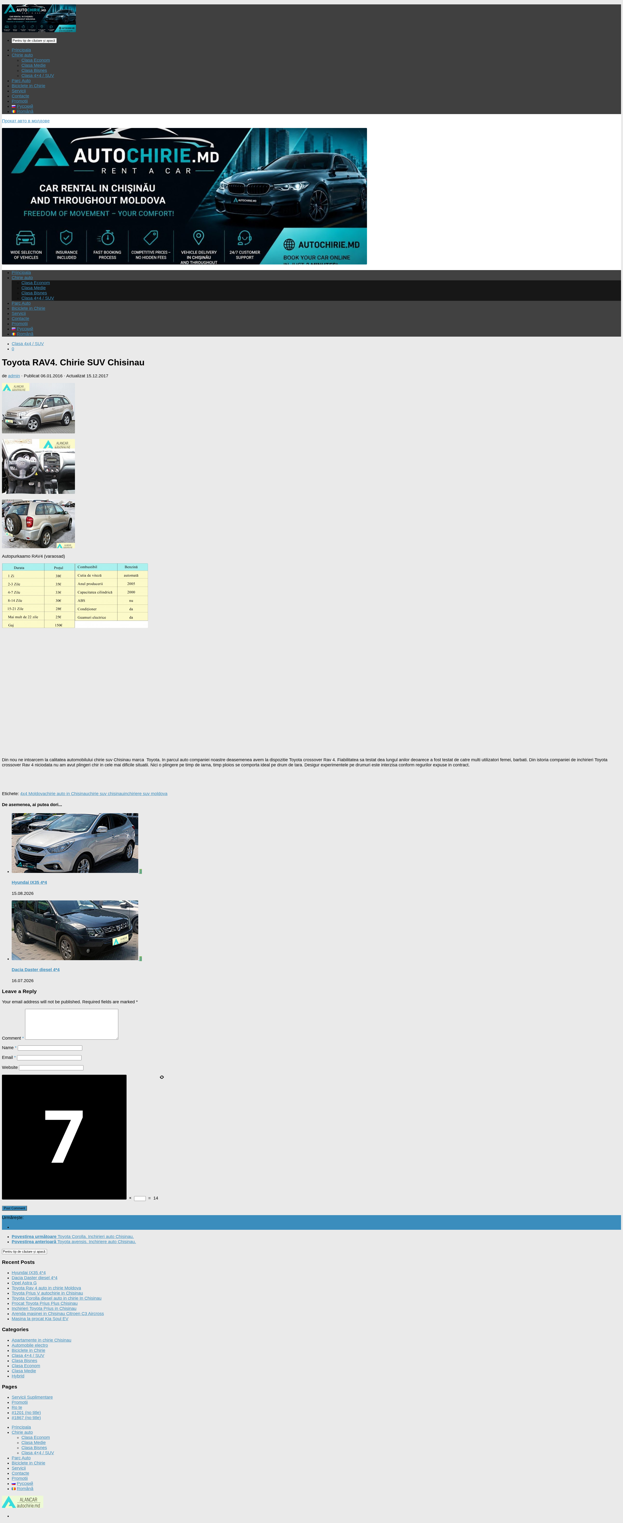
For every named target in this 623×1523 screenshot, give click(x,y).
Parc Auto (21, 80)
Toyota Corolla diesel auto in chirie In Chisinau (56, 1298)
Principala (21, 50)
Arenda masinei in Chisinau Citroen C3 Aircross (58, 1313)
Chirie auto (22, 55)
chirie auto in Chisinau (66, 793)
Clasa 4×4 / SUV (37, 75)
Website (10, 1067)
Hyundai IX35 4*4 (29, 882)
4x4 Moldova (32, 793)
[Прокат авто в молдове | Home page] (39, 30)
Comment (13, 1038)
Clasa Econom (35, 60)
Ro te (17, 1407)
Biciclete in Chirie (28, 85)
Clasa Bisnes (34, 70)
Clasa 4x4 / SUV (28, 343)
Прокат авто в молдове (26, 120)
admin (14, 375)
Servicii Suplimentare (32, 1397)
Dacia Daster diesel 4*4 (36, 969)
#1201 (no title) (26, 1412)
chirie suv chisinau (106, 793)
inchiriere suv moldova (145, 793)
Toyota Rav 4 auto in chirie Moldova (46, 1288)
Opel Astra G (24, 1282)
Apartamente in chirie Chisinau (41, 1340)
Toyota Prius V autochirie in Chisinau (47, 1293)
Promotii (20, 101)
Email (9, 1057)
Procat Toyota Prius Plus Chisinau (45, 1303)
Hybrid (18, 1376)
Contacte (20, 96)
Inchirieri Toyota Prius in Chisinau (44, 1308)
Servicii (19, 90)
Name (9, 1047)
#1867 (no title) (26, 1417)
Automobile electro (30, 1345)
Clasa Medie (33, 65)
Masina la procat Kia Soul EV (40, 1318)
